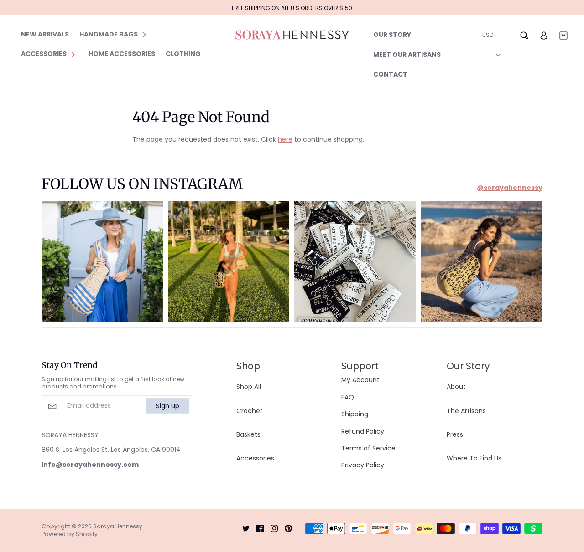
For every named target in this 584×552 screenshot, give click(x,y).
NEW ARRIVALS (45, 34)
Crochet (249, 410)
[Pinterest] (285, 527)
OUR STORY (392, 34)
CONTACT (390, 74)
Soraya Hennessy (117, 526)
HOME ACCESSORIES (122, 53)
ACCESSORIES (44, 53)
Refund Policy (362, 431)
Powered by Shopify (70, 534)
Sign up (167, 405)
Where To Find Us (474, 458)
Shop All (248, 386)
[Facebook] (257, 527)
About (456, 386)
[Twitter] (242, 527)
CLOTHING (183, 53)
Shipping (354, 414)
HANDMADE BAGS (108, 34)
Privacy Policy (362, 465)
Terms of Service (368, 448)
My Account (360, 379)
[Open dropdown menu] (144, 34)
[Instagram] (271, 527)
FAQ (347, 397)
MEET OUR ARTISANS (407, 54)
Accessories (255, 458)
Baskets (248, 434)
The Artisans (466, 410)
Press (455, 434)
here (285, 139)
